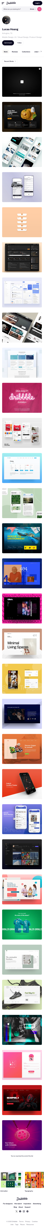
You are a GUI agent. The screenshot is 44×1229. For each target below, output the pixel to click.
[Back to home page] (11, 3)
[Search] (39, 9)
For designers (8, 1204)
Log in (37, 3)
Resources (30, 1224)
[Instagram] (24, 1211)
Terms (21, 1221)
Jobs (11, 1224)
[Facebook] (20, 1211)
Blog (15, 1207)
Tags (16, 1224)
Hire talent (18, 1204)
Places (22, 1224)
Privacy (27, 1221)
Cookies (35, 1221)
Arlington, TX (7, 33)
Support (27, 1207)
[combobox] (15, 9)
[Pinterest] (27, 1211)
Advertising (37, 1204)
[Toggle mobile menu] (3, 3)
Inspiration (27, 1204)
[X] (17, 1211)
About (21, 1207)
